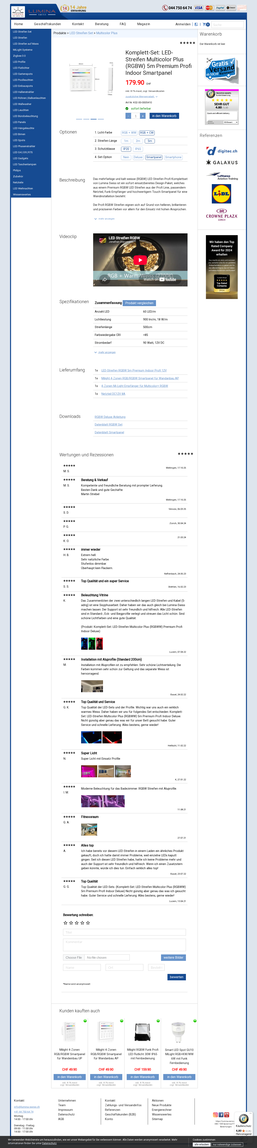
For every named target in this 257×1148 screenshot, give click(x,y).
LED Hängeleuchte (23, 128)
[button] (141, 96)
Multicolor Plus (106, 33)
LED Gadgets (20, 158)
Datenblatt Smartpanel (109, 432)
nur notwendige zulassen (227, 1144)
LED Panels (19, 122)
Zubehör (18, 176)
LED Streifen (20, 37)
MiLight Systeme (22, 49)
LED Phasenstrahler (24, 146)
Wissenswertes (22, 194)
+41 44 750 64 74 (23, 1111)
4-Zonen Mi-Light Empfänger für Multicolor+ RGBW (134, 386)
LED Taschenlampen (24, 164)
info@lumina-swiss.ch (27, 1106)
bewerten (176, 977)
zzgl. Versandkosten (153, 91)
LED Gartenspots (23, 73)
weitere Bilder (173, 957)
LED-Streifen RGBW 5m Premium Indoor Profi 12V (134, 370)
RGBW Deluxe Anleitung (110, 417)
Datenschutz (49, 1143)
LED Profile (19, 61)
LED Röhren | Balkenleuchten (29, 98)
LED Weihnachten (23, 188)
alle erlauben (202, 1144)
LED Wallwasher (22, 104)
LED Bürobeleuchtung (25, 116)
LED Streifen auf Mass (26, 43)
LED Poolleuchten (23, 79)
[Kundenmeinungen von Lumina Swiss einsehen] (222, 107)
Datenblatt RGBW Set (108, 424)
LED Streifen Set (22, 31)
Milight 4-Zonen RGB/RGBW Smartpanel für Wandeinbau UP (69, 1054)
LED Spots (19, 140)
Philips (17, 170)
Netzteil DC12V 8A (113, 394)
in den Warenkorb (164, 116)
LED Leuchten (21, 110)
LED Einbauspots (23, 85)
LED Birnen (19, 134)
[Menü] (250, 1114)
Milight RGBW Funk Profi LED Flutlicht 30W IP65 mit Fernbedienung (142, 1054)
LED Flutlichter (21, 67)
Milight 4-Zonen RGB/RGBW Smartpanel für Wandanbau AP (140, 378)
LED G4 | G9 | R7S (23, 152)
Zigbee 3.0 (19, 55)
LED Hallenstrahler (23, 91)
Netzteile (18, 182)
